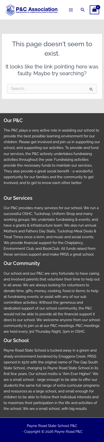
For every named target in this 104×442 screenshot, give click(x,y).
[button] (83, 10)
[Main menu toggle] (71, 10)
